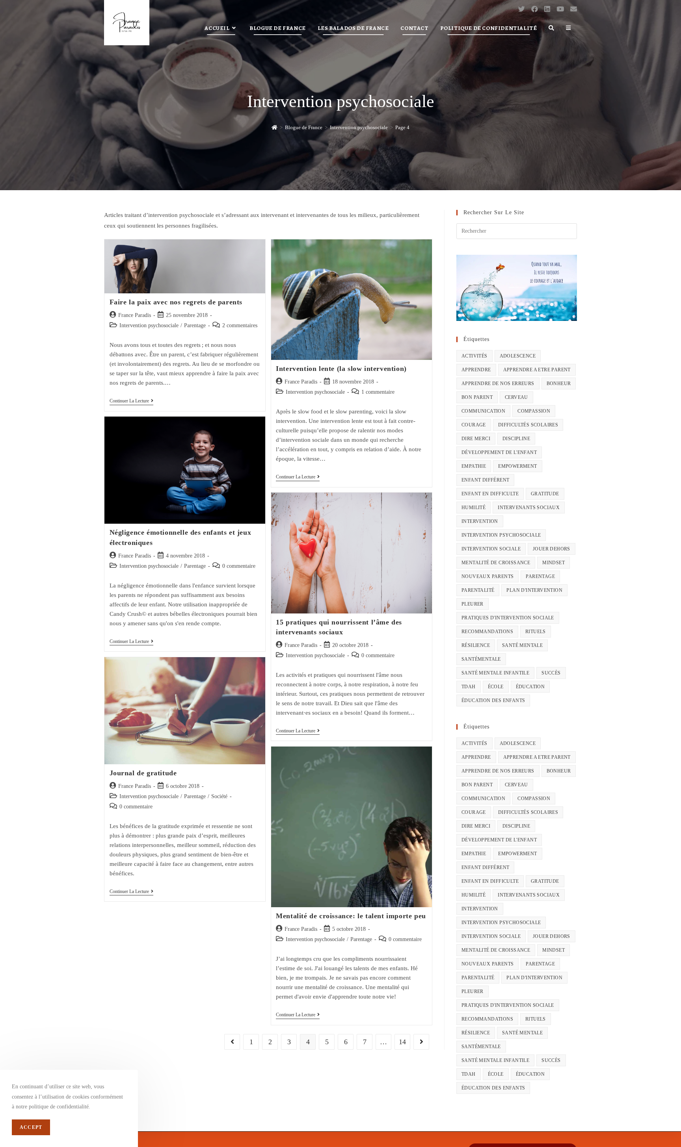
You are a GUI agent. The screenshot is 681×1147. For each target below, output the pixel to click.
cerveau (516, 397)
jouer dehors (551, 549)
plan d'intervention (534, 590)
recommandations (487, 631)
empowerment (517, 466)
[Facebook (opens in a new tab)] (534, 9)
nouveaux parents (487, 576)
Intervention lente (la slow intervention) (341, 368)
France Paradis (134, 315)
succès (550, 673)
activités (474, 356)
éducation (530, 686)
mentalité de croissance (495, 562)
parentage (540, 576)
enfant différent (485, 480)
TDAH (468, 686)
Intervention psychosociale (149, 325)
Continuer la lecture (131, 401)
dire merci (475, 438)
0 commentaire (238, 566)
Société (219, 796)
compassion (533, 411)
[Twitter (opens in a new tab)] (521, 9)
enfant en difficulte (490, 494)
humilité (473, 507)
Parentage (195, 325)
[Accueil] (274, 127)
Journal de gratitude (143, 773)
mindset (553, 562)
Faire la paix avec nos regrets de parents (176, 302)
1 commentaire (377, 392)
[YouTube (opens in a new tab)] (560, 9)
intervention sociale (491, 549)
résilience (475, 645)
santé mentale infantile (495, 673)
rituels (535, 631)
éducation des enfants (493, 700)
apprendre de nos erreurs (497, 383)
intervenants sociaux (529, 507)
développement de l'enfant (499, 452)
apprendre (476, 369)
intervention (479, 521)
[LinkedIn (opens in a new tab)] (547, 9)
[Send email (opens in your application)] (573, 9)
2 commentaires (239, 325)
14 (402, 1042)
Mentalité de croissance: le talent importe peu (351, 916)
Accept (31, 1127)
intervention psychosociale (501, 535)
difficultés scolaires (528, 425)
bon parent (477, 397)
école (496, 686)
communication (483, 411)
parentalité (477, 590)
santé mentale (522, 645)
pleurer (472, 604)
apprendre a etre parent (537, 369)
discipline (516, 438)
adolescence (518, 356)
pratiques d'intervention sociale (507, 618)
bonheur (559, 383)
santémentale (481, 659)
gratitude (545, 494)
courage (473, 425)
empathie (473, 466)
